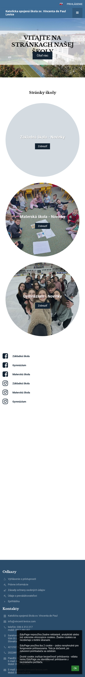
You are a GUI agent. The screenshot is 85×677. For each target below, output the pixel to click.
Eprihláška (14, 601)
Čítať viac (42, 55)
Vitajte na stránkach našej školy (42, 44)
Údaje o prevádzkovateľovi (22, 595)
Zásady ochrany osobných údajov (26, 590)
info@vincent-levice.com (22, 621)
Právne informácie (18, 584)
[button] (61, 4)
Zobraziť (42, 146)
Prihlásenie (74, 4)
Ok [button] (75, 668)
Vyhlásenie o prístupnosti (22, 578)
